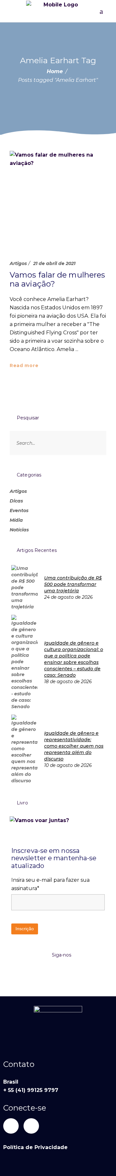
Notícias (19, 530)
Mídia (16, 520)
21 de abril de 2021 (54, 263)
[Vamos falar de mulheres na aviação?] (58, 199)
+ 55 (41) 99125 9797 (30, 1090)
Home (55, 71)
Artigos (18, 263)
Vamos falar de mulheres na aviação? (57, 279)
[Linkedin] (11, 1126)
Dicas (16, 501)
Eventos (19, 510)
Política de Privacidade (35, 1147)
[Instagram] (31, 1126)
